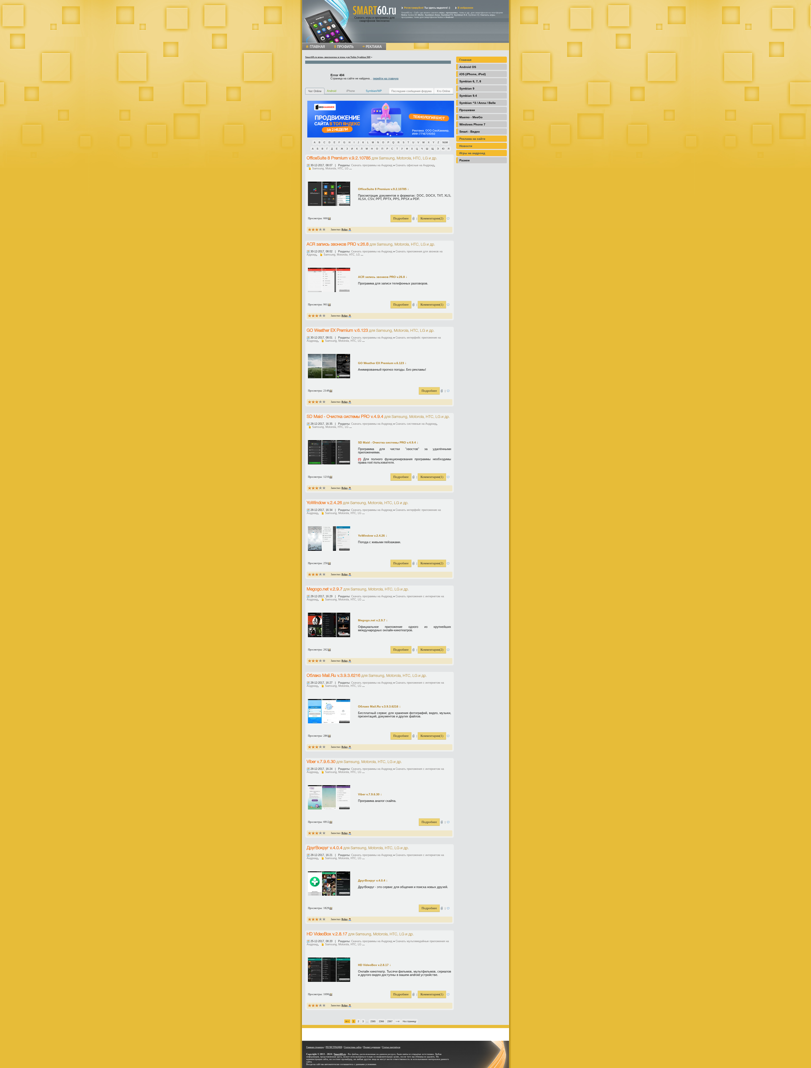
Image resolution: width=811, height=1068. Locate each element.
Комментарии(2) (431, 218)
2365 (373, 1021)
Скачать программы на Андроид (371, 165)
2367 (389, 1021)
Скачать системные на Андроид (416, 423)
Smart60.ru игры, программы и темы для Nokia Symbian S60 (337, 57)
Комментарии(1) (431, 304)
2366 (381, 1021)
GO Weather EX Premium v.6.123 (337, 331)
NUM (445, 142)
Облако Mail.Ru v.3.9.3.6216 (333, 676)
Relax (345, 229)
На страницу (409, 1021)
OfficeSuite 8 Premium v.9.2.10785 (339, 158)
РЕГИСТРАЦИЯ (334, 1047)
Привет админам (371, 1047)
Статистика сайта (352, 1047)
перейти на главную (386, 78)
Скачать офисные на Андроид (415, 165)
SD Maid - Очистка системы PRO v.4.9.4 (345, 417)
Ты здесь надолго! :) (427, 7)
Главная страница (315, 1047)
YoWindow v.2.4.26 (324, 503)
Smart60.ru (340, 1054)
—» (397, 1021)
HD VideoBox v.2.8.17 (327, 934)
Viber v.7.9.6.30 (321, 762)
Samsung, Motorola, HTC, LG (403, 158)
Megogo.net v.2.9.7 (324, 589)
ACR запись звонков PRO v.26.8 (338, 244)
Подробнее (401, 218)
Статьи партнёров (391, 1047)
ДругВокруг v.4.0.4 (324, 848)
